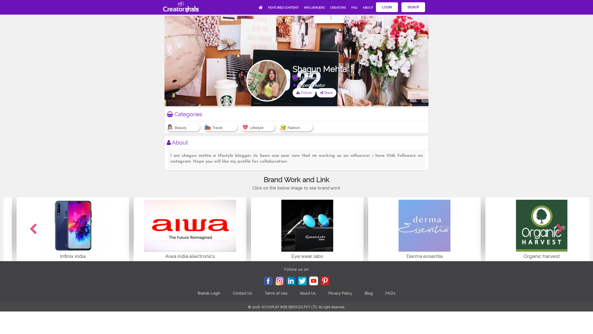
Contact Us (242, 293)
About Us (308, 293)
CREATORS (338, 7)
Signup (413, 7)
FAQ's (390, 293)
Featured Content (283, 7)
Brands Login (209, 293)
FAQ (354, 7)
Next (560, 229)
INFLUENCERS (314, 7)
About (368, 7)
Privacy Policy (340, 293)
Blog (369, 293)
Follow (306, 93)
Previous (33, 229)
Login (387, 7)
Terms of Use (276, 293)
